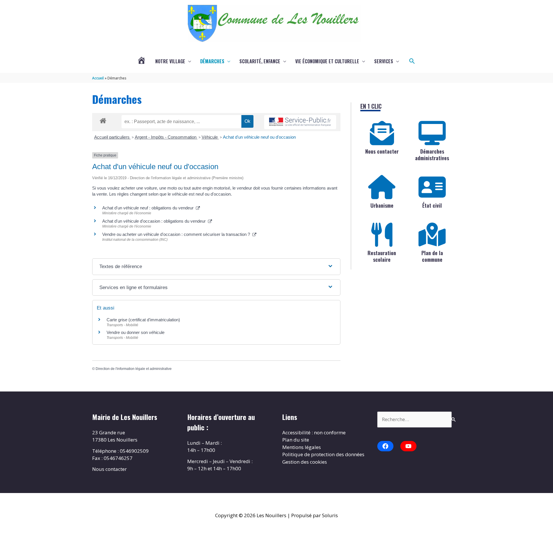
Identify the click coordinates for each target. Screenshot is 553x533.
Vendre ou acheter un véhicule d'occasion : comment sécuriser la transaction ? (177, 234)
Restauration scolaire (382, 256)
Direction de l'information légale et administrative (134, 369)
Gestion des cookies (304, 462)
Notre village (170, 61)
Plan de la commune (432, 256)
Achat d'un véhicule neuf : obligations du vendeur (149, 207)
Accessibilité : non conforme (314, 432)
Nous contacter (382, 151)
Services (383, 61)
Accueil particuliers (112, 137)
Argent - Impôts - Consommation (166, 137)
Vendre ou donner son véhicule (135, 332)
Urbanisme (381, 205)
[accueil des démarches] (102, 119)
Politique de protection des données (323, 454)
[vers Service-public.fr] (300, 122)
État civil (432, 205)
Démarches (212, 61)
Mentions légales (301, 447)
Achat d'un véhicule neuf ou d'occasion (259, 137)
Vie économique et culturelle (327, 61)
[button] (412, 61)
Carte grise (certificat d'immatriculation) (143, 319)
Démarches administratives (432, 155)
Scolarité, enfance (259, 61)
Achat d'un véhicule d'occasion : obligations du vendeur (155, 221)
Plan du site (295, 439)
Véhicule (210, 137)
